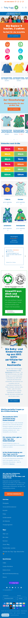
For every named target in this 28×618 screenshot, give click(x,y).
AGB (14, 613)
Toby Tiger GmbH (8, 610)
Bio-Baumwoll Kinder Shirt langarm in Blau (7, 78)
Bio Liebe (5, 537)
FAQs (4, 514)
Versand (18, 613)
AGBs (4, 563)
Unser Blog (6, 544)
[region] (14, 256)
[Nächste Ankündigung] (25, 13)
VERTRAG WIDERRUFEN (14, 494)
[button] (1, 7)
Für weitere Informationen (11, 311)
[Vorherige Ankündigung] (2, 13)
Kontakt (5, 510)
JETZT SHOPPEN (14, 36)
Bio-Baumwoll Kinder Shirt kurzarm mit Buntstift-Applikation (7, 131)
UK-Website (6, 521)
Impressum (23, 613)
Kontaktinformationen (14, 615)
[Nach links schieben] (11, 86)
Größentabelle (7, 517)
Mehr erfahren (14, 400)
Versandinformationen (9, 507)
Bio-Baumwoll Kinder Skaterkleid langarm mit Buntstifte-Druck (18, 131)
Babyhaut (12, 464)
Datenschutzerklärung (8, 613)
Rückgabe (6, 503)
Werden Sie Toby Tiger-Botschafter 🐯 (13, 553)
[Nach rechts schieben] (16, 86)
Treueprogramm (8, 524)
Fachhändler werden (9, 548)
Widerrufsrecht (24, 610)
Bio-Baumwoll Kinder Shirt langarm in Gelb (19, 78)
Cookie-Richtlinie (8, 566)
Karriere (5, 541)
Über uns (5, 534)
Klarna (5, 577)
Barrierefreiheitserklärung (10, 573)
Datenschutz (6, 570)
